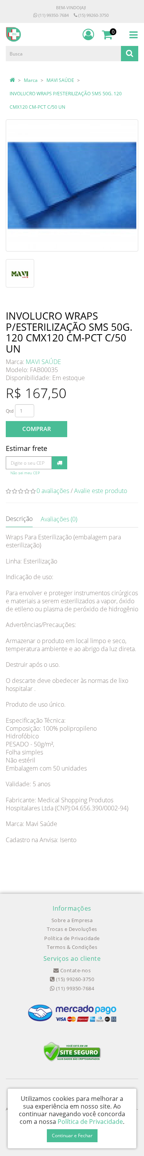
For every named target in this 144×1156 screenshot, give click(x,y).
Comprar (36, 429)
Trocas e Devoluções (72, 929)
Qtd (9, 411)
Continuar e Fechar (72, 1135)
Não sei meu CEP (25, 472)
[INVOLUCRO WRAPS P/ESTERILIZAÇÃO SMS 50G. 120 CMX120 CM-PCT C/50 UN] (72, 185)
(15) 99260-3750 (93, 15)
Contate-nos (75, 970)
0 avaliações (52, 491)
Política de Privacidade (72, 938)
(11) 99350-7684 (53, 15)
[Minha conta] (88, 34)
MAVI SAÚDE (60, 80)
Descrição (19, 518)
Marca (31, 80)
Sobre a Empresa (72, 920)
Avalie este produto (100, 491)
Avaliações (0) (59, 519)
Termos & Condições (72, 947)
